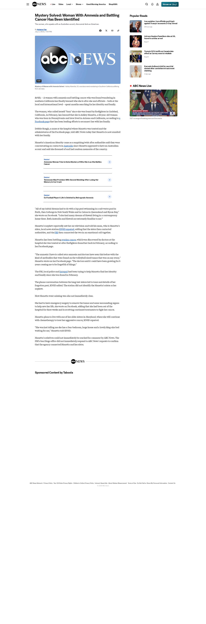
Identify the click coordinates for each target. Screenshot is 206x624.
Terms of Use (132, 483)
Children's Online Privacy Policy (83, 483)
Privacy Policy (48, 483)
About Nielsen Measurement (117, 483)
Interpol (64, 271)
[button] (27, 4)
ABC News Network (36, 483)
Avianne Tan (42, 29)
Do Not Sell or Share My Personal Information (152, 483)
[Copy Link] (118, 30)
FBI (56, 232)
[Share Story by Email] (112, 30)
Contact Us (171, 483)
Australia (68, 145)
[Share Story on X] (106, 30)
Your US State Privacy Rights (63, 483)
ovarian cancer (68, 239)
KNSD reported (66, 229)
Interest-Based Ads (101, 483)
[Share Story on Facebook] (100, 30)
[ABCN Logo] (39, 4)
